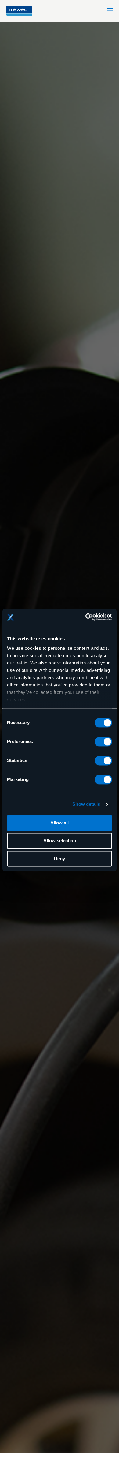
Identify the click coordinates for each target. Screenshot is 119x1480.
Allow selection (59, 840)
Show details (86, 804)
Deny (59, 858)
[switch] (103, 741)
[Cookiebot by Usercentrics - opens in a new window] (85, 617)
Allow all (59, 822)
